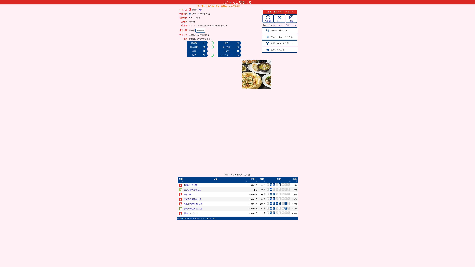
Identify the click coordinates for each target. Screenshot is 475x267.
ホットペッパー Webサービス (284, 25)
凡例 (200, 9)
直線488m (200, 30)
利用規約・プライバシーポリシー (204, 218)
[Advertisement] (221, 74)
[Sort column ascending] (182, 181)
